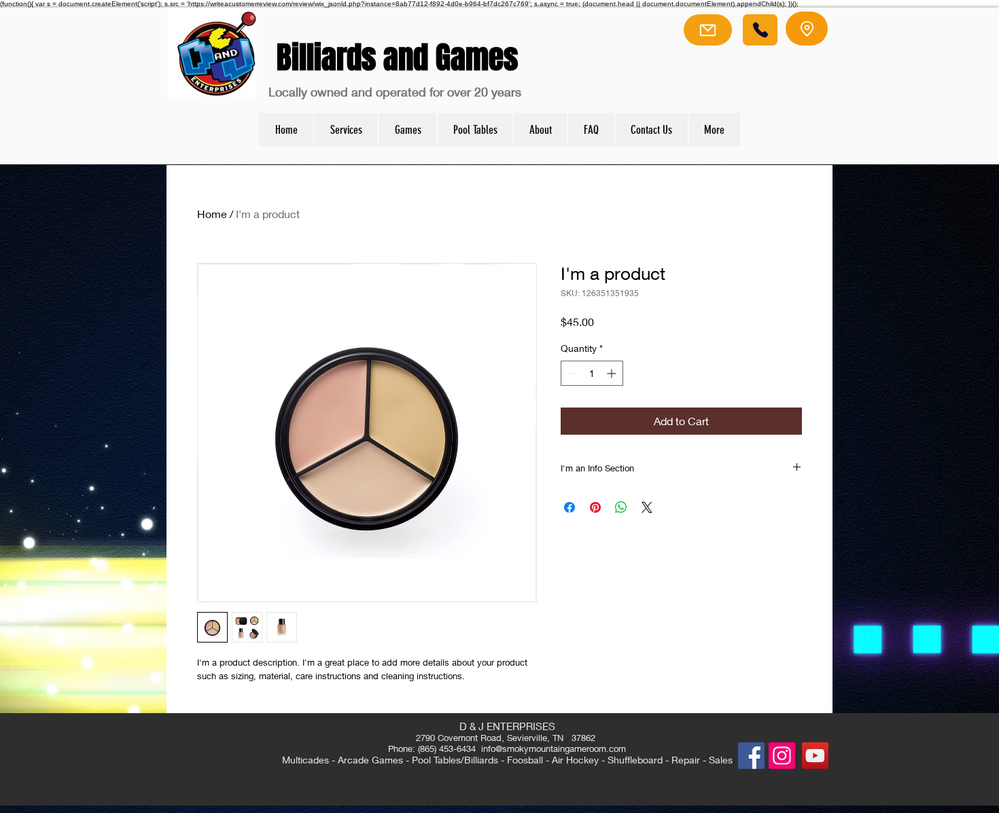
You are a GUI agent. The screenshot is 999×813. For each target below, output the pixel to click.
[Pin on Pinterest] (595, 507)
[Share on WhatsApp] (621, 507)
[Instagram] (782, 755)
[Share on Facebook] (569, 507)
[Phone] (760, 30)
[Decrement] (571, 373)
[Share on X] (647, 507)
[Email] (708, 30)
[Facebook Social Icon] (751, 755)
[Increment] (612, 373)
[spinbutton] (592, 373)
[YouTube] (815, 755)
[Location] (807, 29)
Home (212, 213)
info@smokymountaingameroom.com (553, 748)
